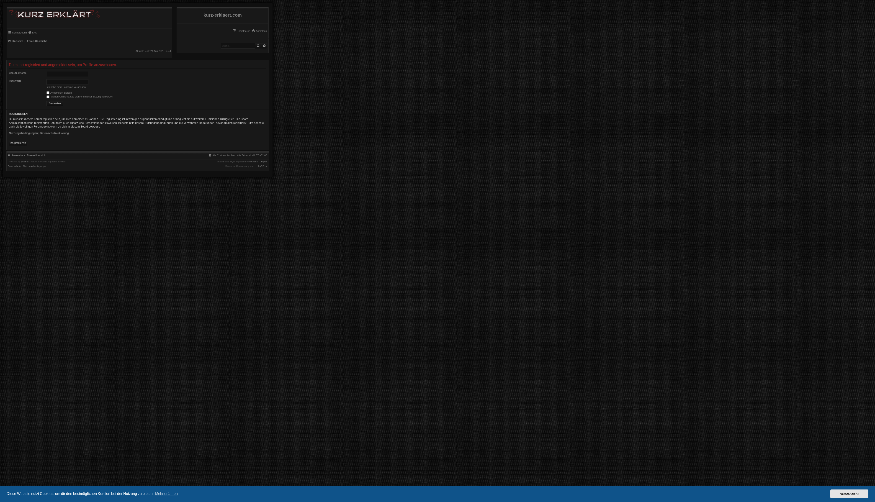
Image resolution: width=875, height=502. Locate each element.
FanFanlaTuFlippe (258, 162)
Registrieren (18, 143)
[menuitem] (259, 31)
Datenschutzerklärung (54, 133)
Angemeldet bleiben (61, 92)
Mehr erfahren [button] (166, 494)
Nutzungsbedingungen (23, 133)
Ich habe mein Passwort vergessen (66, 87)
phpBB (24, 162)
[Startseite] (53, 13)
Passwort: (15, 80)
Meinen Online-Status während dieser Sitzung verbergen (81, 96)
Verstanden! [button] (849, 494)
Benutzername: (18, 73)
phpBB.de (262, 166)
